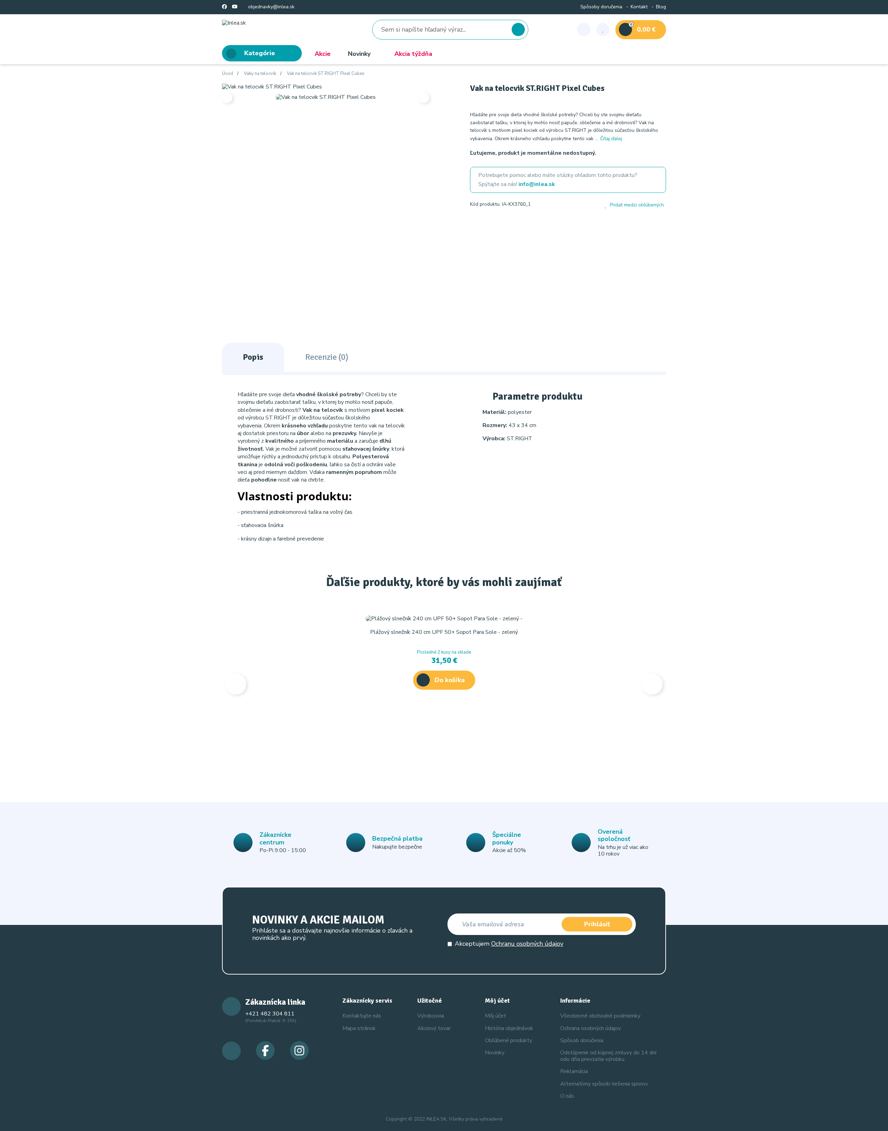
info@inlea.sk (537, 184)
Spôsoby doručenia (601, 7)
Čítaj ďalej (611, 138)
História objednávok (509, 1028)
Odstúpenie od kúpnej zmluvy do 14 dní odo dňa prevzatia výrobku (608, 1056)
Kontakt (639, 7)
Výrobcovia (430, 1016)
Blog (661, 7)
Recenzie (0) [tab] (326, 357)
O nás (567, 1096)
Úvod (227, 74)
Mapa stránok (359, 1028)
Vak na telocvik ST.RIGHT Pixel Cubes (326, 74)
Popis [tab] (253, 357)
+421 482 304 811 (269, 1014)
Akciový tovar (434, 1028)
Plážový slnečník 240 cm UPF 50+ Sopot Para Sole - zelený (444, 632)
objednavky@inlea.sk (270, 7)
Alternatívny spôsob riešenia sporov (604, 1084)
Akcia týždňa (413, 54)
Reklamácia (574, 1071)
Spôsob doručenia (581, 1040)
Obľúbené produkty (508, 1040)
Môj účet (495, 1016)
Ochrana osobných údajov (590, 1028)
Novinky (359, 54)
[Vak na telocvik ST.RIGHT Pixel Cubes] (272, 86)
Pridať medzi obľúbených (637, 205)
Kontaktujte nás (361, 1016)
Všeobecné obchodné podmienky (600, 1016)
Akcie (323, 54)
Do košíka (450, 680)
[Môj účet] (583, 29)
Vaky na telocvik (260, 74)
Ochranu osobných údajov (527, 943)
